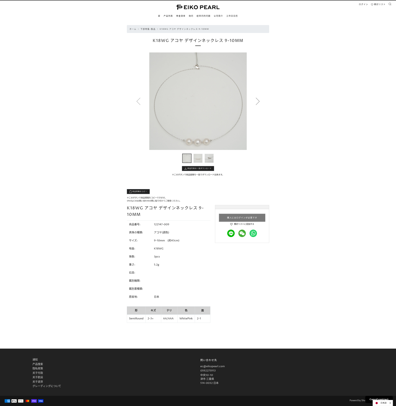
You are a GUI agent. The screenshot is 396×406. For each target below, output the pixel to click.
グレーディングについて (46, 386)
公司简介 (218, 16)
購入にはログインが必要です (242, 217)
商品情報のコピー (139, 191)
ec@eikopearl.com (212, 366)
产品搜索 (37, 364)
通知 (35, 360)
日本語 (384, 403)
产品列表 (168, 16)
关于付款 (37, 373)
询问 (191, 16)
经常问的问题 (204, 16)
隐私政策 (37, 368)
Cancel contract (379, 399)
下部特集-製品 (148, 29)
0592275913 (208, 371)
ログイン (363, 4)
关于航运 (37, 377)
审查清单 (180, 16)
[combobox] (383, 403)
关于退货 (37, 382)
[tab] (187, 158)
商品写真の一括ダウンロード (199, 168)
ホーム (132, 29)
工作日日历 (232, 16)
